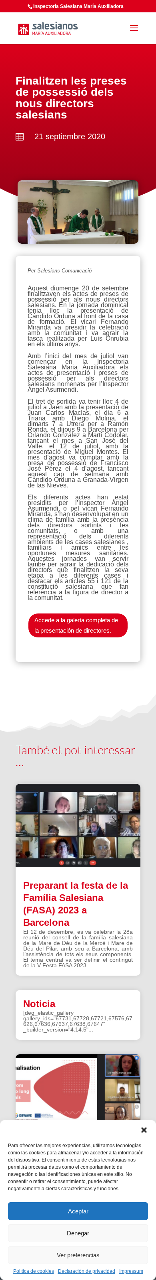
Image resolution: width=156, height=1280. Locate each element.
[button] (144, 1130)
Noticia (39, 1003)
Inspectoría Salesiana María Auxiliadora (78, 6)
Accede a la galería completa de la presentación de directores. (76, 625)
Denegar (78, 1233)
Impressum (131, 1271)
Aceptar (78, 1211)
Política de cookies (33, 1271)
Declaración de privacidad (86, 1271)
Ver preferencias (78, 1255)
